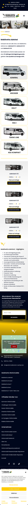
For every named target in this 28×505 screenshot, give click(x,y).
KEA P (14, 108)
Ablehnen (14, 493)
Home (2, 31)
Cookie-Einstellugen (14, 343)
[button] (25, 472)
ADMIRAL (14, 77)
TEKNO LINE (14, 137)
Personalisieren (14, 497)
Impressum (23, 501)
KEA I (14, 123)
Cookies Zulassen (14, 489)
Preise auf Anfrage (14, 233)
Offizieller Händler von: (10, 397)
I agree (14, 346)
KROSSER (14, 93)
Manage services (13, 484)
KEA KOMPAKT (14, 152)
